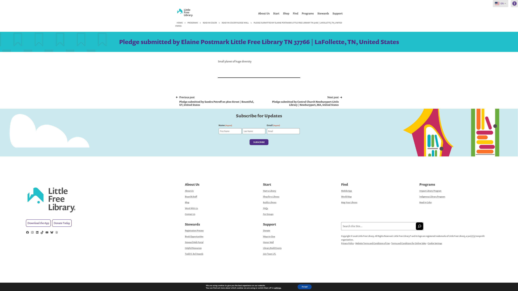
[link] (514, 3)
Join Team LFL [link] (269, 253)
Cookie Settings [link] (435, 243)
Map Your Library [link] (349, 202)
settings (277, 288)
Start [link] (276, 13)
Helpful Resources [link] (193, 248)
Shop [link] (286, 13)
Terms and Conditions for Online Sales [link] (408, 243)
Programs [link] (308, 13)
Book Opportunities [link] (194, 236)
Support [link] (338, 13)
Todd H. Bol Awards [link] (194, 253)
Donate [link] (266, 230)
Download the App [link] (38, 223)
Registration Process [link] (194, 230)
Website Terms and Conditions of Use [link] (372, 243)
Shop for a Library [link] (271, 196)
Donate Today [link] (62, 223)
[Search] (419, 226)
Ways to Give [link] (269, 236)
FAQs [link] (265, 208)
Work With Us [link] (191, 208)
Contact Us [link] (190, 214)
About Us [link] (264, 13)
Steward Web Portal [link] (194, 242)
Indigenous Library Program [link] (432, 196)
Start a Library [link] (269, 190)
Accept (305, 286)
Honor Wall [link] (268, 242)
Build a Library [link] (269, 202)
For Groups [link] (268, 214)
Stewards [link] (323, 13)
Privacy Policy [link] (347, 243)
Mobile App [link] (346, 190)
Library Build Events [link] (272, 248)
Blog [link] (187, 202)
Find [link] (295, 13)
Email (273, 125)
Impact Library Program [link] (430, 190)
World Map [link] (346, 196)
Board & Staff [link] (191, 196)
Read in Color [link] (425, 202)
